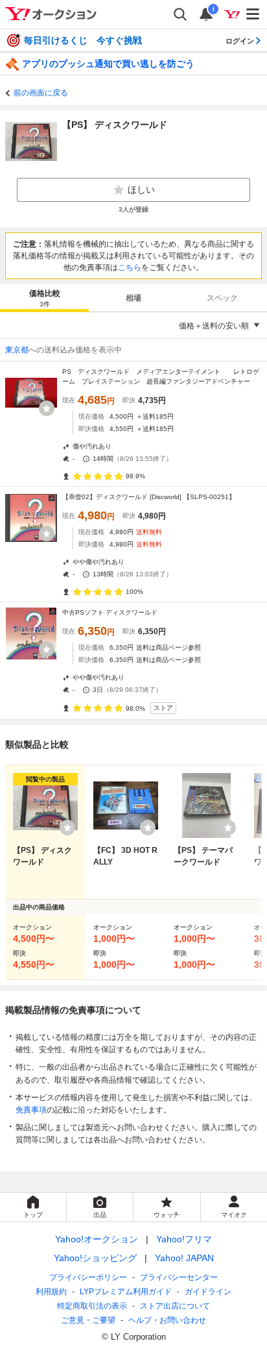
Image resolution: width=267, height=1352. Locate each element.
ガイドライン (208, 1291)
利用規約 (51, 1291)
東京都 (17, 350)
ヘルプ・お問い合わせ (167, 1320)
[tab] (44, 298)
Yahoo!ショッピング (95, 1258)
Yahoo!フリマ (184, 1239)
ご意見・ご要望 (88, 1320)
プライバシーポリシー (88, 1277)
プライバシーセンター (179, 1277)
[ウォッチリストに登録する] (67, 827)
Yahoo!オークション (96, 1239)
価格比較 (44, 298)
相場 (133, 297)
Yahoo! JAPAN (184, 1258)
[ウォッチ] (46, 408)
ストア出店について (175, 1305)
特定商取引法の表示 (92, 1305)
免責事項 (31, 1109)
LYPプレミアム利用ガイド (126, 1291)
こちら (129, 267)
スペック (222, 297)
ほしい (141, 189)
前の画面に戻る (41, 92)
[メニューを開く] (253, 14)
